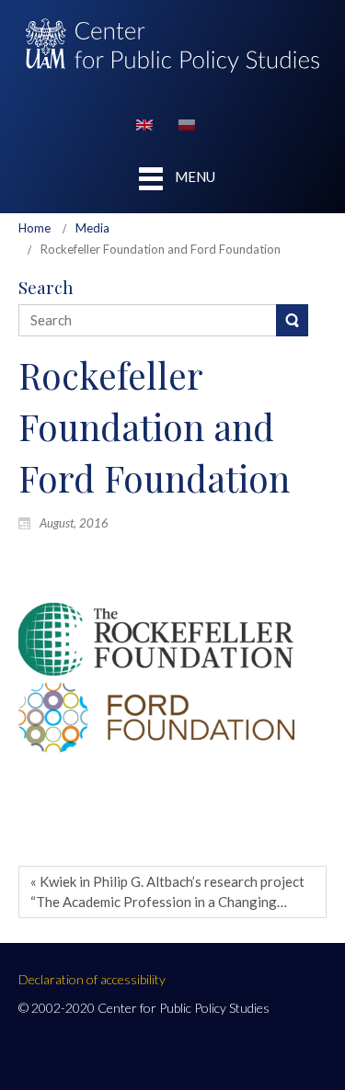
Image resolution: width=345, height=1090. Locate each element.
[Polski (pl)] (186, 123)
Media (92, 228)
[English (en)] (144, 123)
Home (34, 228)
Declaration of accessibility (92, 979)
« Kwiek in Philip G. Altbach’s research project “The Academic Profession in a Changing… (167, 891)
